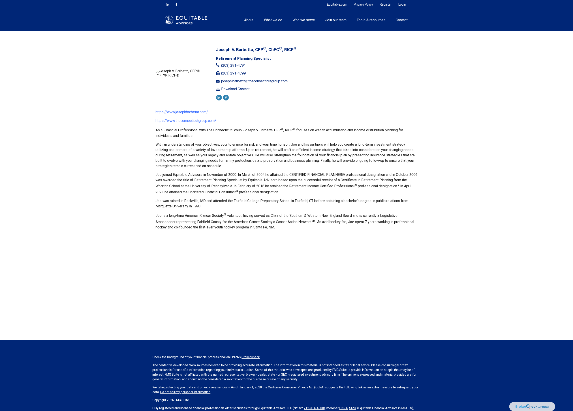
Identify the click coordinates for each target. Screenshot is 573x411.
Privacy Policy (363, 4)
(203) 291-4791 (233, 65)
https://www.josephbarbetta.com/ (182, 112)
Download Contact (235, 89)
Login (402, 4)
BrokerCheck (251, 357)
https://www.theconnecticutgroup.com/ (186, 121)
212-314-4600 (314, 408)
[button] (248, 20)
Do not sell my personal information (185, 392)
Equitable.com (337, 4)
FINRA (343, 408)
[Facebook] (176, 4)
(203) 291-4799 (233, 73)
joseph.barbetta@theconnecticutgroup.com (254, 81)
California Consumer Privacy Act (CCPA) (296, 387)
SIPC (352, 408)
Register (386, 4)
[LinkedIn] (168, 4)
